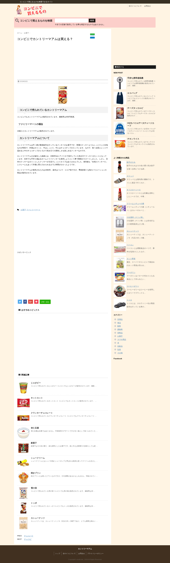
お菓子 (23, 210)
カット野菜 (131, 259)
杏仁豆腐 (35, 428)
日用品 (120, 319)
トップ (57, 553)
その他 (120, 353)
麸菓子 (34, 443)
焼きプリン (36, 473)
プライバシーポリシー (95, 553)
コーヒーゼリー (133, 286)
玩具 (119, 350)
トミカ (129, 300)
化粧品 (120, 346)
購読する (120, 67)
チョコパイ (28, 536)
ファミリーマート (33, 210)
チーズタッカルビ (135, 108)
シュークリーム (38, 458)
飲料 (119, 326)
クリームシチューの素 (135, 204)
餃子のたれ (131, 162)
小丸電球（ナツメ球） (135, 217)
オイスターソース (134, 190)
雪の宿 (34, 488)
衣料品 (120, 333)
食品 (119, 323)
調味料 (120, 329)
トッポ (34, 503)
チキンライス (133, 139)
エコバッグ (132, 93)
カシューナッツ (38, 518)
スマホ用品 (121, 339)
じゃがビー (36, 383)
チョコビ (27, 539)
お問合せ (147, 6)
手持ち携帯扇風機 (135, 78)
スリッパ (130, 176)
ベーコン (130, 245)
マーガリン (131, 272)
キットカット (37, 398)
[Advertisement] (62, 61)
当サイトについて (135, 6)
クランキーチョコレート (42, 413)
